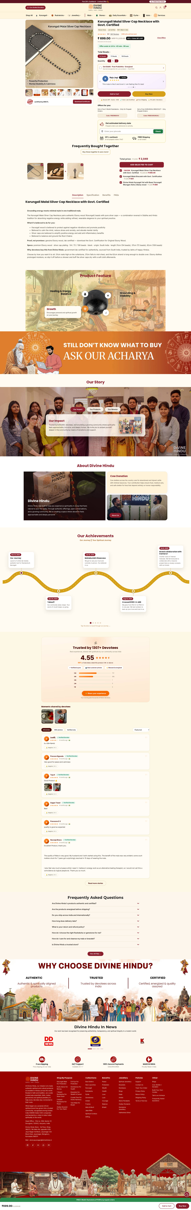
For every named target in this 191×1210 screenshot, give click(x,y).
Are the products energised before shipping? (71, 909)
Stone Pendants (124, 1101)
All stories (46, 730)
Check (158, 131)
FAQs (116, 195)
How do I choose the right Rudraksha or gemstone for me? (76, 933)
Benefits (106, 195)
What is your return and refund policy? (68, 927)
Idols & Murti (89, 1107)
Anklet (87, 1101)
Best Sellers (89, 1081)
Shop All (29, 15)
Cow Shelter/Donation (36, 7)
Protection (105, 1085)
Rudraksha (60, 15)
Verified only (71, 730)
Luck (103, 1097)
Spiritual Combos (91, 1114)
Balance (105, 1104)
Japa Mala (88, 1110)
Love (103, 1094)
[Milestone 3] (95, 623)
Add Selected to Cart (141, 165)
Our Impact (77, 409)
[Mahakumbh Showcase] (96, 572)
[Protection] (106, 313)
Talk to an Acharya (158, 1095)
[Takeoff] (58, 591)
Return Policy (140, 1094)
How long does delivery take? (64, 921)
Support (138, 1081)
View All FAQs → (95, 954)
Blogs (154, 1081)
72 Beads (114, 56)
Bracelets (122, 1085)
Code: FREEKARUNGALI (151, 115)
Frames (88, 1104)
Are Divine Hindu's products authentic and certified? (74, 903)
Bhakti (104, 1107)
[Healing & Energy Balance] (85, 294)
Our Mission (113, 409)
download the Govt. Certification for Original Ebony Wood (101, 240)
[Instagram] (27, 1145)
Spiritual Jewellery (125, 1081)
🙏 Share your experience (95, 693)
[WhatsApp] (43, 1145)
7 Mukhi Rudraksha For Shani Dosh (62, 1094)
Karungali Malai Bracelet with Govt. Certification (142, 176)
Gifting (87, 1117)
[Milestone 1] (91, 623)
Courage (105, 1101)
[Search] (156, 7)
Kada (120, 1094)
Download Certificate (82, 101)
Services (161, 15)
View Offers (161, 38)
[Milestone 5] (100, 623)
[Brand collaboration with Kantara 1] (170, 572)
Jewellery (76, 15)
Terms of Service (141, 1101)
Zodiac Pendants (124, 1104)
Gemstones (89, 1097)
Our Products (95, 409)
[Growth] (85, 309)
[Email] (49, 1145)
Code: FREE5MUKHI (112, 115)
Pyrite (137, 15)
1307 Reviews (114, 34)
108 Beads (124, 56)
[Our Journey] (21, 572)
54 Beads (102, 56)
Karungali (43, 15)
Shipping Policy (141, 1097)
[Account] (160, 7)
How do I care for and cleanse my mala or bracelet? (73, 939)
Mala (90, 15)
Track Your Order (158, 1)
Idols (148, 15)
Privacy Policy (140, 1091)
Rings (121, 1091)
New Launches (90, 1085)
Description (77, 195)
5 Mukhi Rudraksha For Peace (62, 1102)
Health (104, 1091)
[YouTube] (38, 1145)
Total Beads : (104, 52)
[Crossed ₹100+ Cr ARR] (133, 591)
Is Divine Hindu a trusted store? (65, 944)
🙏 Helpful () (51, 747)
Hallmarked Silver (125, 1112)
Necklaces (122, 1088)
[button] (132, 67)
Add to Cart (114, 94)
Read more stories (95, 883)
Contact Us (139, 1085)
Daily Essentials (120, 15)
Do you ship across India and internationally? (71, 915)
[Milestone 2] (93, 623)
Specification (93, 195)
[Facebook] (33, 1145)
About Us (115, 515)
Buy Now (149, 94)
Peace (104, 1081)
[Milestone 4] (98, 623)
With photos (58, 730)
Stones (102, 15)
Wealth (104, 1088)
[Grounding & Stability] (108, 295)
